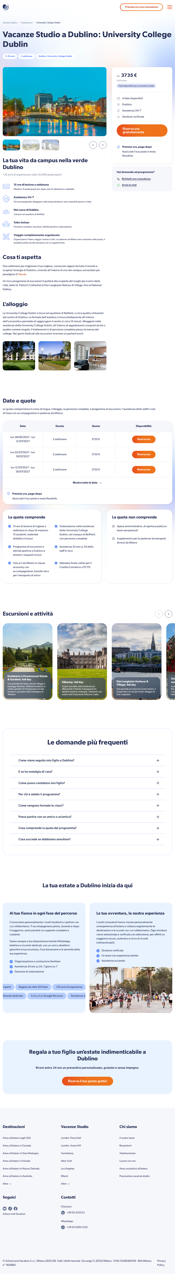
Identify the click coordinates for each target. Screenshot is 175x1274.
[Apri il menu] (169, 7)
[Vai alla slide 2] (31, 145)
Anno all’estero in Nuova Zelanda (21, 1168)
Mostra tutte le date (85, 482)
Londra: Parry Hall (71, 1138)
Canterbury (67, 1153)
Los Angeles (67, 1168)
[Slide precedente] (93, 145)
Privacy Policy (161, 1263)
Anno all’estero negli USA (17, 1138)
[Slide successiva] (102, 145)
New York (66, 1161)
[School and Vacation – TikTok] (10, 1208)
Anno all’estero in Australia (17, 1176)
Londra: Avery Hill (71, 1145)
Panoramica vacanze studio (134, 1176)
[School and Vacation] (6, 7)
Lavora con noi (127, 1161)
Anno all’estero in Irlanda (16, 1161)
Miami (64, 1176)
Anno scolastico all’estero (133, 1168)
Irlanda (22, 274)
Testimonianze (127, 1153)
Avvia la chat (129, 185)
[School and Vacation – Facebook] (15, 1208)
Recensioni (125, 1145)
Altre (5, 1183)
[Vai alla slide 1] (11, 145)
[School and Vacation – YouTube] (4, 1208)
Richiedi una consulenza (136, 179)
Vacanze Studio (10, 22)
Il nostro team (127, 1138)
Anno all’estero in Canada (17, 1145)
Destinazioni (26, 22)
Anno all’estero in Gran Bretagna (21, 1153)
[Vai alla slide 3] (50, 145)
